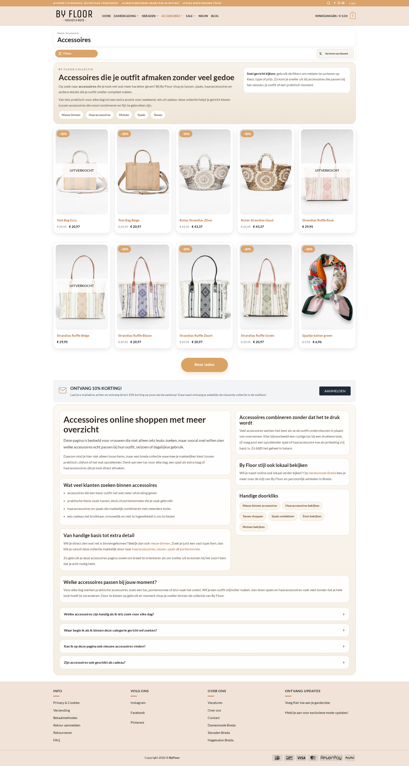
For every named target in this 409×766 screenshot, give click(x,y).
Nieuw (203, 16)
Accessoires (170, 16)
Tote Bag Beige (129, 220)
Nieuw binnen (71, 115)
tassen (161, 549)
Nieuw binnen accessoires (260, 505)
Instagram (138, 702)
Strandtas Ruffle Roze (318, 220)
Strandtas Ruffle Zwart (196, 335)
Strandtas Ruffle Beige (73, 335)
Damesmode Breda (222, 725)
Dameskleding (125, 16)
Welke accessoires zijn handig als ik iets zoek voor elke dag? (109, 614)
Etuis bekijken (312, 516)
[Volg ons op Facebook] (334, 3)
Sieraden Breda (219, 732)
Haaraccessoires (100, 115)
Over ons (214, 710)
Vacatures (215, 702)
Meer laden (204, 364)
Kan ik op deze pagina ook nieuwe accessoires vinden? (104, 646)
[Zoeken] (328, 3)
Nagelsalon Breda (220, 740)
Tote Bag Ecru (67, 220)
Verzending (61, 710)
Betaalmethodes (65, 718)
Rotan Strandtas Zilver (196, 220)
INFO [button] (57, 691)
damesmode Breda (322, 473)
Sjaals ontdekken (283, 516)
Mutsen (124, 115)
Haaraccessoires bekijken (302, 505)
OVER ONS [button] (217, 691)
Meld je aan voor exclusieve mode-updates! (316, 712)
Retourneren (62, 732)
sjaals (171, 549)
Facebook (138, 712)
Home (106, 16)
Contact (214, 718)
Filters (67, 53)
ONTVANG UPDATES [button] (303, 691)
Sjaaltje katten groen (317, 335)
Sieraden (149, 16)
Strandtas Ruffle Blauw (135, 335)
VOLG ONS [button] (140, 691)
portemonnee (190, 549)
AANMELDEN (335, 391)
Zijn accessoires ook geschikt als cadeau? (94, 662)
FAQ (56, 740)
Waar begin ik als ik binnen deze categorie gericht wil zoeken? (110, 630)
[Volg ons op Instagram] (339, 3)
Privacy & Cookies (66, 702)
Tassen (158, 115)
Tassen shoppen (253, 516)
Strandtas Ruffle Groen (257, 335)
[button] (352, 3)
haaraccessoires (143, 549)
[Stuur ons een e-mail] (343, 3)
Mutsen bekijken (254, 527)
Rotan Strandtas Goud (257, 220)
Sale (189, 16)
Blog (214, 16)
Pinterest (137, 722)
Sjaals (141, 115)
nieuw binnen (160, 543)
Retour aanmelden (66, 725)
